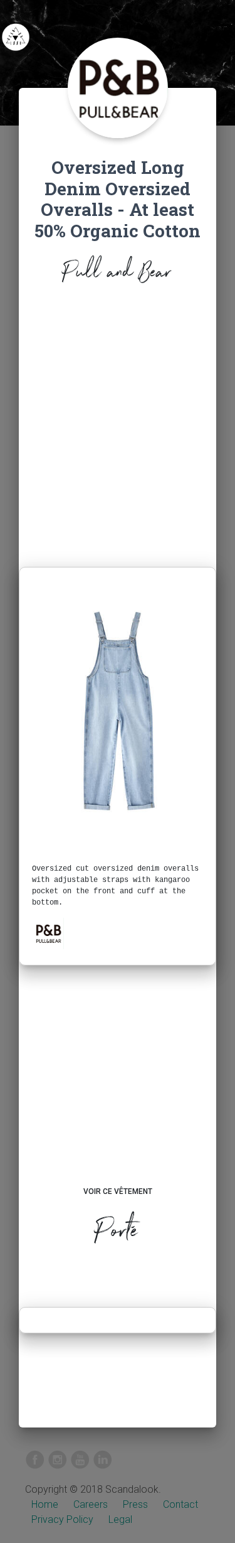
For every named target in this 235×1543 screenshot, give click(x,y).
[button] (48, 933)
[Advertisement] (117, 429)
